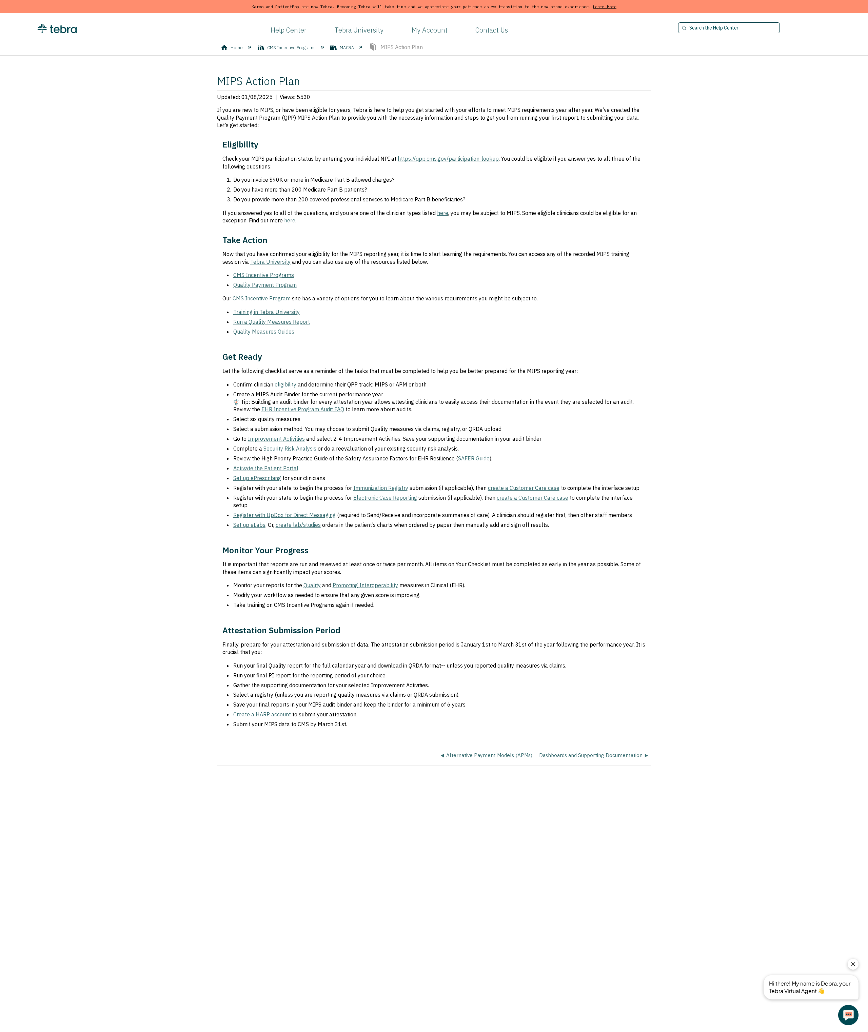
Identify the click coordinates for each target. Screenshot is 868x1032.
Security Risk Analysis (289, 448)
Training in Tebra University (266, 312)
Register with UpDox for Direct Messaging (284, 515)
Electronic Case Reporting (385, 497)
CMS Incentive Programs (291, 48)
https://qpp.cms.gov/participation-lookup (448, 158)
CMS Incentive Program (262, 298)
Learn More (604, 6)
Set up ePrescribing (257, 478)
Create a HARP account (262, 714)
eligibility (286, 384)
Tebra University (358, 30)
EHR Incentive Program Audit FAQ (302, 409)
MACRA (347, 48)
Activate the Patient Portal (265, 468)
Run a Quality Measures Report (271, 321)
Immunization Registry (380, 487)
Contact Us (491, 30)
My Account (430, 30)
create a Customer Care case (523, 487)
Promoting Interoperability (365, 585)
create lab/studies (298, 524)
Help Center (289, 30)
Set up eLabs (249, 524)
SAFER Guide (474, 458)
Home (237, 48)
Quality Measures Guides (263, 331)
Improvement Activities (276, 438)
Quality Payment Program (265, 284)
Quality (312, 585)
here (442, 213)
